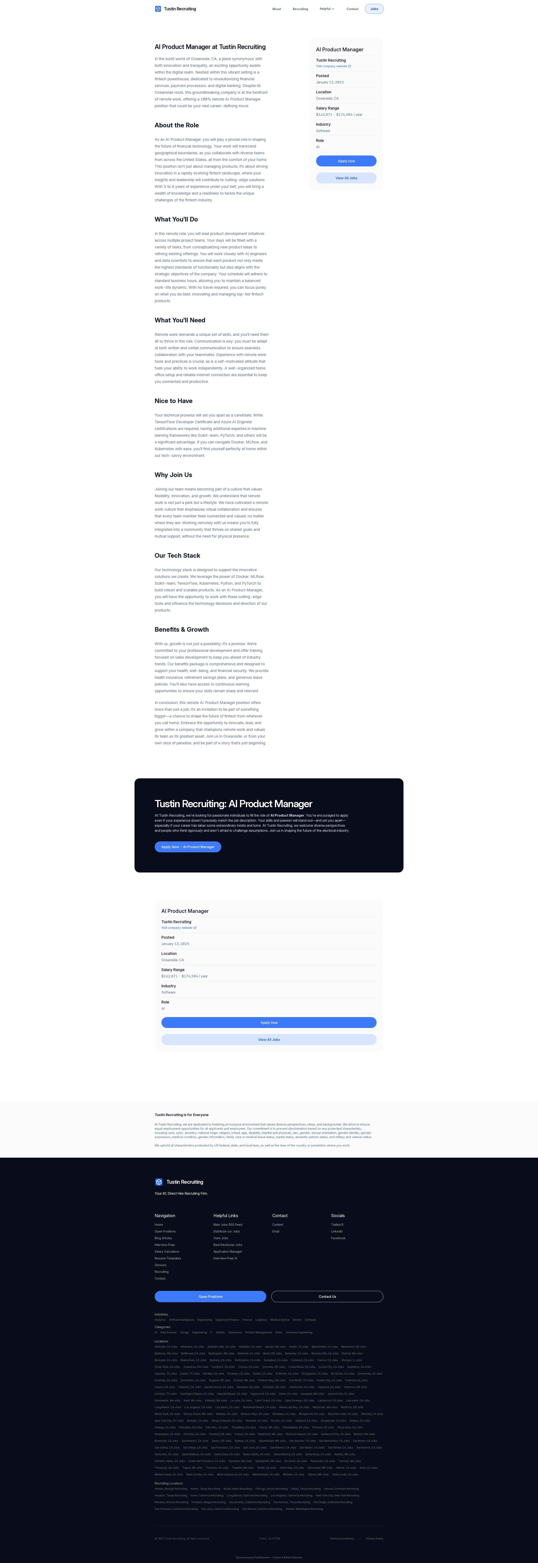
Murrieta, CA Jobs (372, 1413)
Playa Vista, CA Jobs (350, 1427)
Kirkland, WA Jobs (216, 1400)
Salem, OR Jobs (221, 1440)
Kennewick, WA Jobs (168, 1400)
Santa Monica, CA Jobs (288, 1454)
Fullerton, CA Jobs (189, 1387)
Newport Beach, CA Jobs (227, 1420)
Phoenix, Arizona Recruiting (171, 1502)
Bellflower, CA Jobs (193, 1353)
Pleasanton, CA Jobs (167, 1434)
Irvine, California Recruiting (207, 1495)
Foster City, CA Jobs (329, 1380)
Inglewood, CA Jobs (263, 1393)
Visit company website (331, 66)
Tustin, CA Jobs (266, 1467)
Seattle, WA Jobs (344, 1454)
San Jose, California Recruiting (220, 1508)
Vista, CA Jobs (368, 1467)
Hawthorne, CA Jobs (302, 1387)
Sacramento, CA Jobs (195, 1440)
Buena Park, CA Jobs (193, 1360)
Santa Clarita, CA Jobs (256, 1454)
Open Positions (165, 1231)
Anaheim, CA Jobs (250, 1346)
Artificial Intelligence (181, 1319)
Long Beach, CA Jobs (168, 1407)
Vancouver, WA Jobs (320, 1467)
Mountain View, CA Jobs (343, 1413)
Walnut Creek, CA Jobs (169, 1474)
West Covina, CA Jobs (200, 1474)
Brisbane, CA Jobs (166, 1360)
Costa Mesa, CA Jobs (302, 1366)
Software (310, 1319)
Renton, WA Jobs (364, 1434)
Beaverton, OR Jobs (353, 1346)
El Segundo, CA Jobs (315, 1373)
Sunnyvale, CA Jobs (323, 1461)
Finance (247, 1319)
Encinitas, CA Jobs (166, 1380)
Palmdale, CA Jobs (190, 1427)
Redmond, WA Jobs (270, 1434)
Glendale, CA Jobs (248, 1387)
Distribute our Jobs (227, 1231)
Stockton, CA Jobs (295, 1461)
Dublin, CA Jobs (263, 1373)
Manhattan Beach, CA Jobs (259, 1407)
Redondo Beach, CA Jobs (302, 1434)
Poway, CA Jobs (245, 1434)
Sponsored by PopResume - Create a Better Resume (269, 1557)
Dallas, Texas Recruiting (306, 1488)
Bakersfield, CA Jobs (325, 1346)
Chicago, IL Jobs (351, 1360)
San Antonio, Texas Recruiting (291, 1502)
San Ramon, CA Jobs (369, 1447)
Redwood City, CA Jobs (336, 1434)
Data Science (168, 1332)
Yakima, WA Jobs (318, 1474)
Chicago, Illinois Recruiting (271, 1488)
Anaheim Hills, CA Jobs (221, 1346)
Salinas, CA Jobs (245, 1440)
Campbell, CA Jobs (276, 1360)
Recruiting (300, 9)
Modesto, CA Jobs (284, 1413)
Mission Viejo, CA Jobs (255, 1413)
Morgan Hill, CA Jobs (312, 1413)
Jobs (374, 9)
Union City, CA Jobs (292, 1467)
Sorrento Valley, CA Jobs (170, 1461)
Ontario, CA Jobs (359, 1420)
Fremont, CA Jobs (356, 1380)
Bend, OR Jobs (272, 1353)
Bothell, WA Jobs (352, 1353)
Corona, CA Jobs (248, 1366)
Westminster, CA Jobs (266, 1474)
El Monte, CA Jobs (287, 1373)
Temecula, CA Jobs (167, 1467)
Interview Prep (165, 1245)
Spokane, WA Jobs (240, 1461)
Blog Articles (163, 1238)
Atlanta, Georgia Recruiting (171, 1488)
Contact (353, 9)
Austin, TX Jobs (299, 1346)
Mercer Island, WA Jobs (198, 1413)
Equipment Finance (227, 1319)
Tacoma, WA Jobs (350, 1461)
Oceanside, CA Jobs (333, 1420)
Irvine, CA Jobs (288, 1393)
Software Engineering (299, 1332)
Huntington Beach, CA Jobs (197, 1393)
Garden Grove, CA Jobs (218, 1387)
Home (159, 1224)
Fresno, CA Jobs (165, 1387)
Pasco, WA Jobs (269, 1427)
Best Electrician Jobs (228, 1245)
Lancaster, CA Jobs (358, 1400)
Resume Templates (168, 1258)
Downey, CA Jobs (239, 1373)
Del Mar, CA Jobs (213, 1373)
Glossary (161, 1265)
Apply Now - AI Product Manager (188, 847)
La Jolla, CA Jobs (241, 1400)
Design (184, 1332)
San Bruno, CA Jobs (365, 1440)
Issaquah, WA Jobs (312, 1393)
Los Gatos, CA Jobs (227, 1407)
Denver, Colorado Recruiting (341, 1488)
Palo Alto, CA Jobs (217, 1427)
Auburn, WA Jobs (275, 1346)
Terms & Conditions (342, 1538)
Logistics (261, 1319)
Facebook (338, 1238)
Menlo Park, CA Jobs (167, 1413)
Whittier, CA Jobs (293, 1474)
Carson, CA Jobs (327, 1360)
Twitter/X (337, 1224)
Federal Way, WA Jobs (272, 1380)
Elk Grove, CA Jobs (343, 1373)
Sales (279, 1332)
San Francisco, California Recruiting (176, 1508)
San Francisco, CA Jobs (225, 1447)
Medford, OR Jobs (352, 1407)
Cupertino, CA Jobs (359, 1366)
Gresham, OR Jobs (274, 1387)
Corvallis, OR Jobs (273, 1366)
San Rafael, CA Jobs (340, 1447)
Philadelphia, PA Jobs (296, 1427)
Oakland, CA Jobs (306, 1420)
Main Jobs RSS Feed (228, 1224)
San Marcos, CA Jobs (283, 1447)
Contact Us (327, 1296)
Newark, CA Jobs (197, 1420)
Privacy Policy (374, 1538)
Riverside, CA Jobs (166, 1440)
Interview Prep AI (225, 1258)
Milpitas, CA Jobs (226, 1413)
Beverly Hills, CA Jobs (325, 1353)
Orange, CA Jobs (165, 1427)
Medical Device (280, 1319)
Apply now (346, 161)
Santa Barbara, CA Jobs (196, 1454)
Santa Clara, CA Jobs (227, 1454)
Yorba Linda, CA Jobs (345, 1474)
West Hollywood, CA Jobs (233, 1474)
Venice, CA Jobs (346, 1467)
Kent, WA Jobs (193, 1400)
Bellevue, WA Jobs (166, 1353)
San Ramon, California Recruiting (262, 1508)
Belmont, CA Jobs (249, 1353)
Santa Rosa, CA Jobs (318, 1454)
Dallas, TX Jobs (190, 1373)
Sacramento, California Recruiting (249, 1502)
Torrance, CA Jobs (217, 1467)
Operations (235, 1332)
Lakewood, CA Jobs (330, 1400)
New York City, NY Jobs (169, 1420)
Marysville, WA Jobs (325, 1407)
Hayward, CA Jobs (329, 1387)
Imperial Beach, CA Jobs (232, 1393)
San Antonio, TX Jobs (302, 1440)
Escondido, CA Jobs (193, 1380)
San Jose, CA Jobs (255, 1447)
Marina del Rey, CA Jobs (294, 1407)
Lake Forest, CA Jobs (268, 1400)
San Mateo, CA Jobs (312, 1447)
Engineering (205, 1319)
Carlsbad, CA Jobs (302, 1360)
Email (275, 1231)
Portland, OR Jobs (220, 1434)
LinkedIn (337, 1231)
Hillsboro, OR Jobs (355, 1387)
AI (156, 1332)
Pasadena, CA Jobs (244, 1427)
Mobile (297, 1319)
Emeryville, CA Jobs (370, 1373)
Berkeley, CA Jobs (296, 1353)
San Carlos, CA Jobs (167, 1447)
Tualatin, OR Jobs (243, 1467)
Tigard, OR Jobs (192, 1467)
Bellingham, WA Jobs (222, 1353)
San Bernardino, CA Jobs (334, 1440)
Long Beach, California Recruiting (247, 1495)
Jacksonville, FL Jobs (341, 1393)
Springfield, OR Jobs (268, 1461)
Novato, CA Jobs (281, 1420)
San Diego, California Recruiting (333, 1502)
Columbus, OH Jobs (195, 1366)
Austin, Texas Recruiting (205, 1488)
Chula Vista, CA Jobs (167, 1366)
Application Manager (228, 1251)
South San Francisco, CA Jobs (207, 1461)
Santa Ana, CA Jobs (167, 1454)
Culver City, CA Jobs (331, 1366)
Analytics (160, 1319)
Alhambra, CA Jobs (192, 1346)
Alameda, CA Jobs (166, 1346)
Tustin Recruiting (180, 8)
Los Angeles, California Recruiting (292, 1495)
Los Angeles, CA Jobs (198, 1407)
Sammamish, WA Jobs (272, 1440)
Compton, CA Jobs (223, 1366)
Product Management (258, 1332)
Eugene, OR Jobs (220, 1380)
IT (211, 1332)
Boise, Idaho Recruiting (238, 1488)
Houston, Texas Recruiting (171, 1495)
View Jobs (221, 1238)
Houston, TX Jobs (166, 1393)
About (276, 9)
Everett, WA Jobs (244, 1380)
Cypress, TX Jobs (166, 1373)
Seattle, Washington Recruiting (304, 1508)
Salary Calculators (167, 1251)
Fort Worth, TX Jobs (301, 1380)
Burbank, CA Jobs (221, 1360)
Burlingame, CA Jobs (248, 1360)
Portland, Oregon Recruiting (209, 1502)
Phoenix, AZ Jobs (323, 1427)
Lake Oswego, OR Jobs (299, 1400)
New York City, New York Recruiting (337, 1495)
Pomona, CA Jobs (195, 1434)
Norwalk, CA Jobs (257, 1420)
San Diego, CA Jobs (195, 1447)
